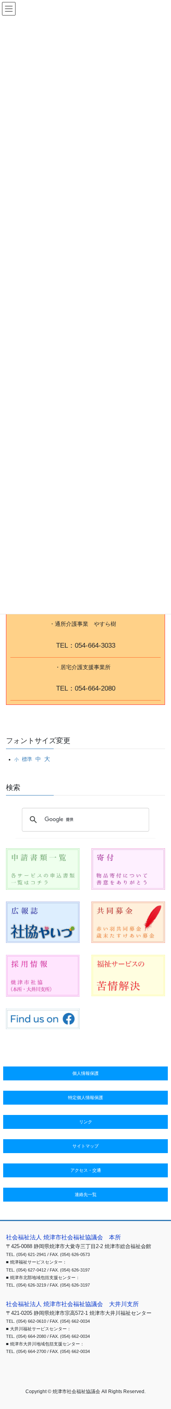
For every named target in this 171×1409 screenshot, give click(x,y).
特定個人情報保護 (85, 1097)
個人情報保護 (85, 1073)
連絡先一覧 (86, 1194)
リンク (85, 1121)
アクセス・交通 (85, 1170)
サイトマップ (85, 1146)
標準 (27, 759)
